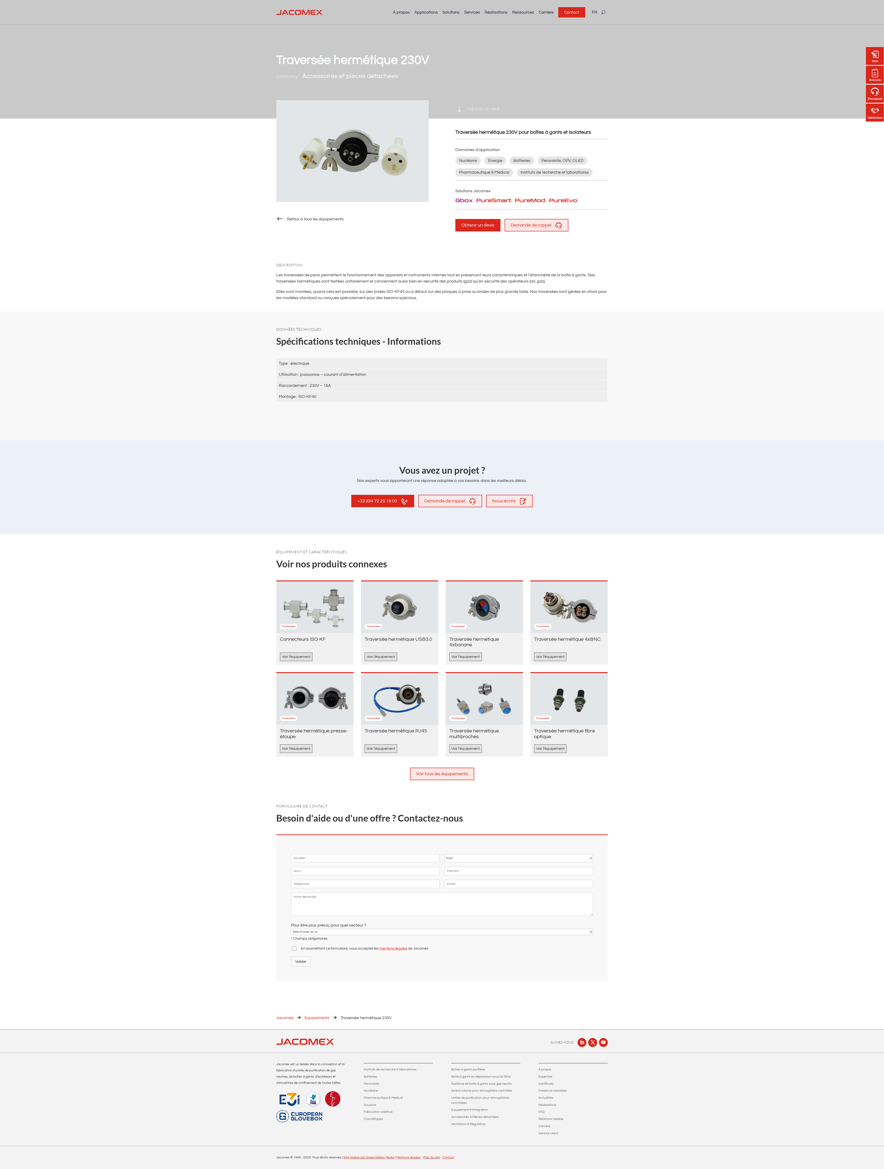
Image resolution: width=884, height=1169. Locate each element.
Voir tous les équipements (442, 774)
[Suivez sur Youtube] (603, 1042)
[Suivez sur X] (592, 1042)
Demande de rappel (531, 225)
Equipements (317, 1018)
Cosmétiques (373, 1119)
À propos (544, 1069)
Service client (548, 1133)
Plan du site (431, 1157)
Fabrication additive (378, 1112)
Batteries (370, 1076)
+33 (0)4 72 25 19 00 (377, 501)
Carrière (546, 12)
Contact (571, 12)
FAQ (541, 1112)
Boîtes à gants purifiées (468, 1069)
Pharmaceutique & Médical (383, 1097)
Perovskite (371, 1083)
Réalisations (496, 12)
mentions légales (393, 948)
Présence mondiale (552, 1090)
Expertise (545, 1076)
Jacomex (285, 1018)
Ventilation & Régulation (468, 1124)
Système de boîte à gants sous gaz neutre (481, 1083)
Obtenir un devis (477, 225)
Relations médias (550, 1119)
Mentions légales (408, 1157)
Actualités (545, 1097)
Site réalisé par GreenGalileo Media (368, 1157)
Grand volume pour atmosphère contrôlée (481, 1090)
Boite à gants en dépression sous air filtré (481, 1076)
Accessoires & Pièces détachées (475, 1117)
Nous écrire (504, 501)
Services (472, 12)
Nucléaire (371, 1090)
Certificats (546, 1083)
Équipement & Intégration (469, 1109)
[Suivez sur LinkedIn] (582, 1042)
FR (594, 12)
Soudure (370, 1105)
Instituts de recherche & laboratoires (390, 1069)
